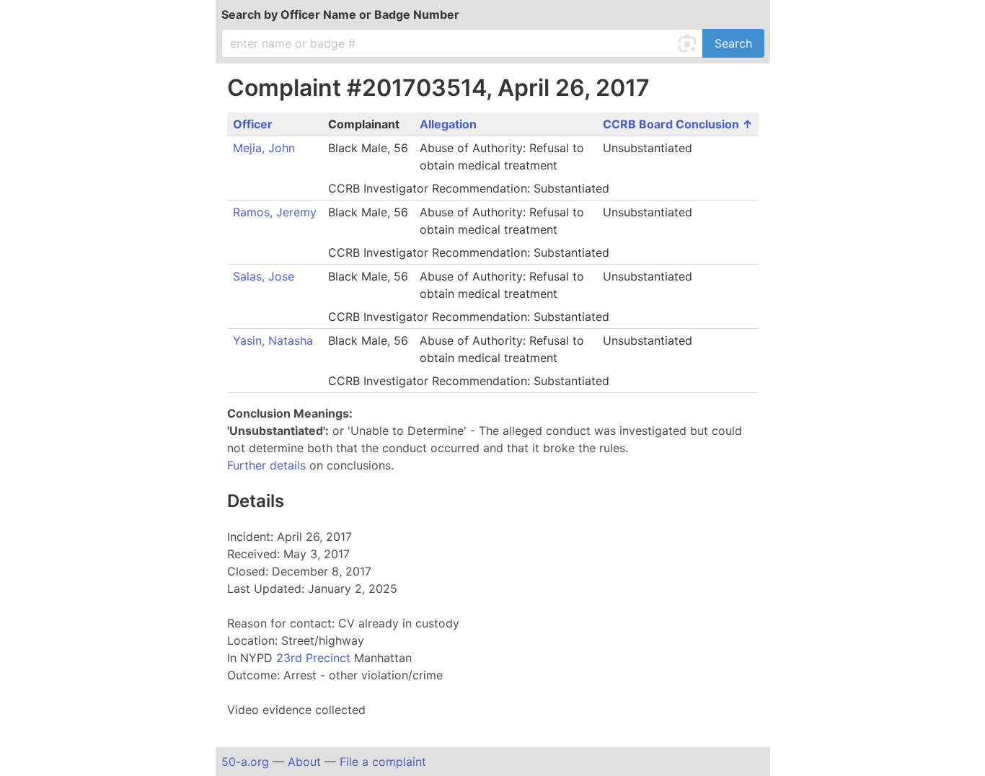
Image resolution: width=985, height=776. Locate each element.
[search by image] (689, 43)
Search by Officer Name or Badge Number (340, 14)
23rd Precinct (315, 658)
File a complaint (383, 761)
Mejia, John (264, 148)
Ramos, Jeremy (275, 212)
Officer (253, 124)
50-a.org (245, 761)
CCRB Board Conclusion (672, 124)
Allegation (448, 124)
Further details (266, 465)
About (304, 761)
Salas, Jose (263, 276)
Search (733, 43)
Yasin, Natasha (273, 340)
